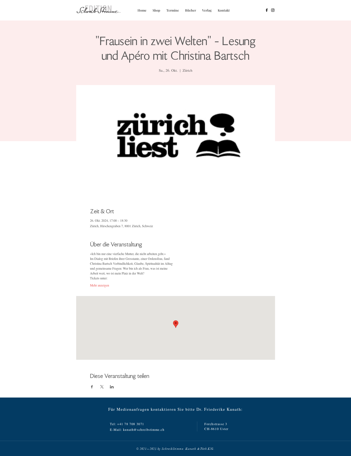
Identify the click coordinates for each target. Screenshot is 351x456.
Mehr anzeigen (99, 285)
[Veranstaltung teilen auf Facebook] (92, 386)
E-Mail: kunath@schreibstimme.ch (137, 429)
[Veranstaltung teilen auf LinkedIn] (112, 386)
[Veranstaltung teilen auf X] (102, 386)
